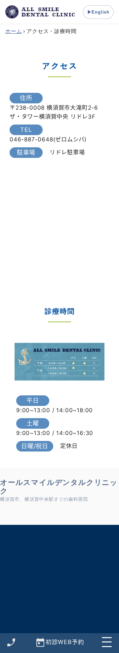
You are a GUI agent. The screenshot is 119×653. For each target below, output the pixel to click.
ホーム (13, 31)
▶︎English (98, 12)
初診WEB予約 (65, 641)
